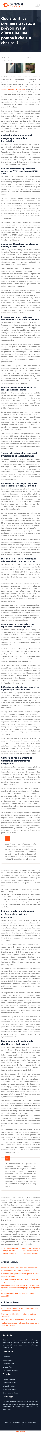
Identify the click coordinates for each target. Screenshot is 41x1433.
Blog (4, 55)
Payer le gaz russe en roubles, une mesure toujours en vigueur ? (30, 1250)
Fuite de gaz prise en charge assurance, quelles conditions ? (10, 1250)
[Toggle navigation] (37, 5)
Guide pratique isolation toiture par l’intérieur (18, 1320)
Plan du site (20, 1432)
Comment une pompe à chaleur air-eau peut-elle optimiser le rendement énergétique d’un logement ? (20, 1287)
